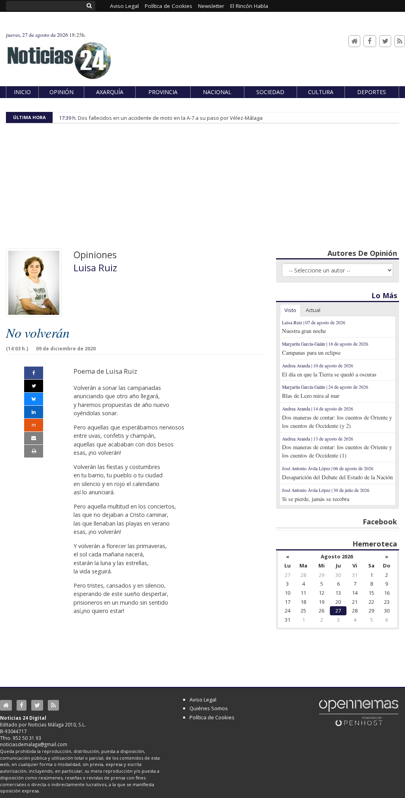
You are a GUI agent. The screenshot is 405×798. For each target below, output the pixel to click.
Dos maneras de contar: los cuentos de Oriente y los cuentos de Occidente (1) (337, 451)
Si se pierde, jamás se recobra (315, 499)
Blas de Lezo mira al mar (310, 395)
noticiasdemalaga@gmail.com (33, 744)
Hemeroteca (374, 543)
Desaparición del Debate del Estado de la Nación (337, 477)
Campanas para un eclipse (311, 352)
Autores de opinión (362, 253)
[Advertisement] (202, 189)
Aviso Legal (202, 699)
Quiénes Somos (208, 708)
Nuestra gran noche (304, 331)
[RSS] (399, 41)
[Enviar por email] (33, 438)
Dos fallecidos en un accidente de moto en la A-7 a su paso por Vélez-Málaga (170, 117)
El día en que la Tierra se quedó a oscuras (329, 374)
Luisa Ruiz (95, 267)
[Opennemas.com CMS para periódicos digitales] (358, 712)
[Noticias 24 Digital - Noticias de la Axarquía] (59, 57)
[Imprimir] (33, 451)
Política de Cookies (212, 717)
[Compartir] (33, 373)
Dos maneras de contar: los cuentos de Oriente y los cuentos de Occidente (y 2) (337, 421)
